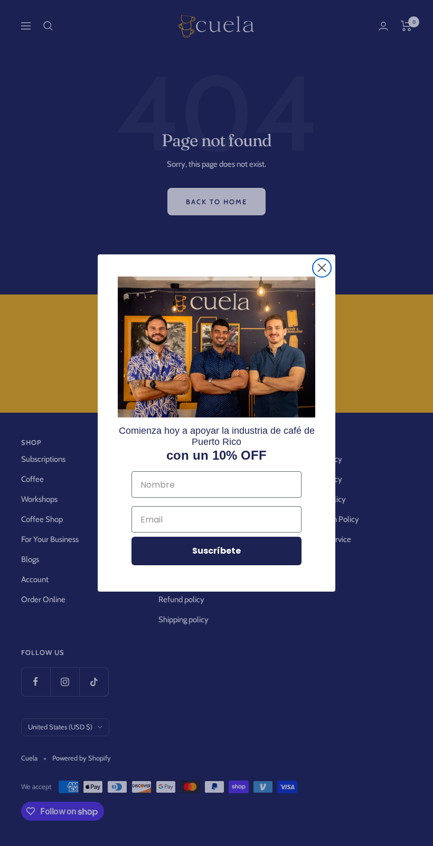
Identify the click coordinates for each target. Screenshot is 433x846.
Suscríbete (216, 551)
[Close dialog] (322, 268)
